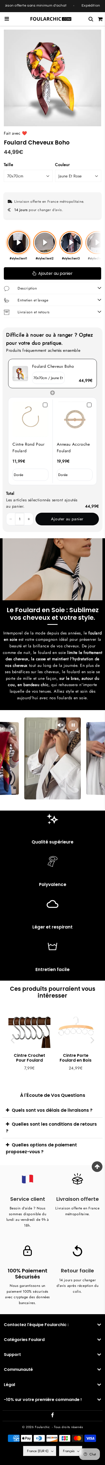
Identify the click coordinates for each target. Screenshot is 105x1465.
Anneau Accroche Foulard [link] (73, 447)
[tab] (52, 1110)
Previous (12, 1040)
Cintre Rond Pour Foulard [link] (28, 447)
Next (92, 1040)
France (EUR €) (37, 1451)
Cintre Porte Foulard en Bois (75, 1058)
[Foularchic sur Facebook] (52, 1416)
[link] (20, 373)
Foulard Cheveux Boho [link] (53, 366)
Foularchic (42, 1427)
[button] (10, 519)
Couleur (62, 165)
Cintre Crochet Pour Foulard (29, 1058)
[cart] (100, 19)
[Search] (90, 19)
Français (68, 1451)
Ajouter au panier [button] (67, 519)
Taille (8, 165)
